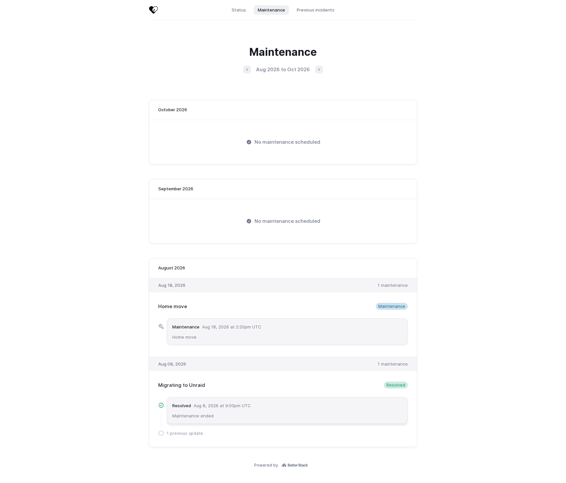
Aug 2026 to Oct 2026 (283, 69)
